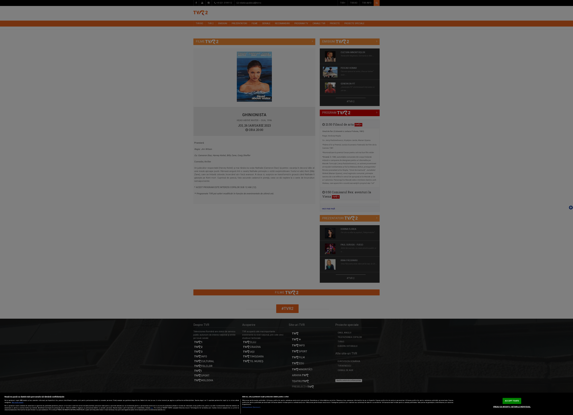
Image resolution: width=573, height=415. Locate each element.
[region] (286, 404)
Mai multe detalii (17, 402)
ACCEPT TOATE (512, 401)
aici (152, 408)
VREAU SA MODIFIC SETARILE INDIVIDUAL (512, 407)
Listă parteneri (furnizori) (251, 407)
